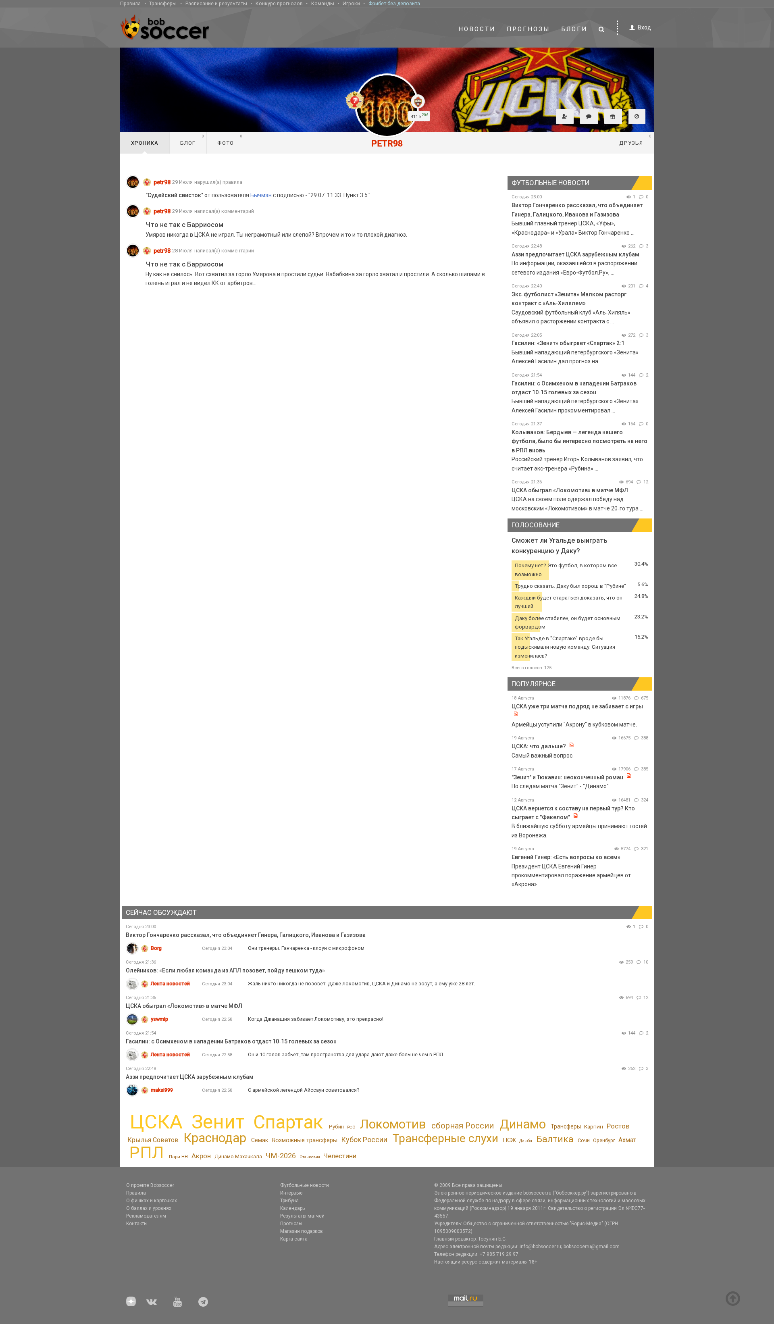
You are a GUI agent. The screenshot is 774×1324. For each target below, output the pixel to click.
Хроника (144, 143)
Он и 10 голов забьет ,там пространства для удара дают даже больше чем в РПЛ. (346, 1054)
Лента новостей (170, 984)
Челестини (339, 1156)
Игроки (351, 3)
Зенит (217, 1122)
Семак (259, 1140)
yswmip (159, 1019)
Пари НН (178, 1157)
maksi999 (162, 1090)
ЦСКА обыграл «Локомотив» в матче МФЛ (570, 490)
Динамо (522, 1124)
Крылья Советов (153, 1140)
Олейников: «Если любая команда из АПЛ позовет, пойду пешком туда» (225, 970)
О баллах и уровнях (148, 1208)
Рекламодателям (146, 1216)
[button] (565, 116)
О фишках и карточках (151, 1200)
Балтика (555, 1139)
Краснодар (214, 1137)
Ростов (618, 1126)
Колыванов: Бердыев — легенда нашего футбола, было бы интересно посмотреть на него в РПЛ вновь (579, 441)
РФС (351, 1127)
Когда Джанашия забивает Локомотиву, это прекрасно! (315, 1019)
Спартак (288, 1122)
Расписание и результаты (216, 3)
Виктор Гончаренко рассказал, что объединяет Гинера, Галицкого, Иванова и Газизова (246, 935)
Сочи (584, 1140)
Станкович (310, 1157)
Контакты (137, 1223)
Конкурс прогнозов (279, 3)
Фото (230, 140)
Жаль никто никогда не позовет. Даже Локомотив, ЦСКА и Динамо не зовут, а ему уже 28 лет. (361, 984)
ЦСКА (156, 1121)
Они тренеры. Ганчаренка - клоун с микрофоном (306, 948)
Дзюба (525, 1140)
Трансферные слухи (445, 1138)
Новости (476, 29)
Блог (192, 140)
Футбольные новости (304, 1185)
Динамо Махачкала (238, 1156)
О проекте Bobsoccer (150, 1185)
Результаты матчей (302, 1216)
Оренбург (604, 1140)
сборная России (462, 1125)
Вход (644, 27)
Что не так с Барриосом (184, 225)
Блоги (574, 29)
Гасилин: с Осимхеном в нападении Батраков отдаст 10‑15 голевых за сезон (231, 1041)
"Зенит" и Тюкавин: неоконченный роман (567, 777)
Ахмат (627, 1140)
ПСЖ (509, 1140)
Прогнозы (528, 29)
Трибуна (289, 1200)
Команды (322, 3)
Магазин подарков (301, 1231)
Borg (156, 948)
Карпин (593, 1126)
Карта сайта (294, 1239)
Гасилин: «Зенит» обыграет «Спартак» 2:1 (568, 343)
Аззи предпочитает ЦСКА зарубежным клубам (575, 254)
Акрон (201, 1156)
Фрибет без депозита (394, 3)
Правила (130, 3)
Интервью (291, 1193)
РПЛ (146, 1152)
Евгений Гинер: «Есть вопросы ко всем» (566, 857)
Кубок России (364, 1139)
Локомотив (393, 1124)
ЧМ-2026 (281, 1155)
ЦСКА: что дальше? (539, 746)
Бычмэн (261, 195)
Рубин (336, 1127)
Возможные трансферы (304, 1140)
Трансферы (163, 3)
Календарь (292, 1208)
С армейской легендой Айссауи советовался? (303, 1090)
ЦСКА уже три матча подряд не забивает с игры (577, 706)
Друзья (635, 140)
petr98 (162, 182)
